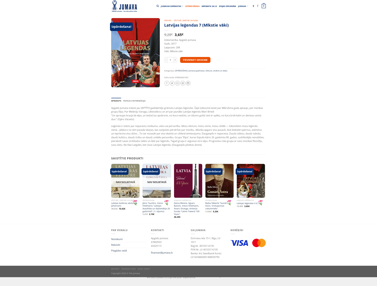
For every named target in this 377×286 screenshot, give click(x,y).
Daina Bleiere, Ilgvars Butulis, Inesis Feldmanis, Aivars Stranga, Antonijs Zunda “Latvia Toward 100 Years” (186, 208)
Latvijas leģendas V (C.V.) (249, 203)
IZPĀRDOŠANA (192, 6)
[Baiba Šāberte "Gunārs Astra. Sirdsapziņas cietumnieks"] (219, 181)
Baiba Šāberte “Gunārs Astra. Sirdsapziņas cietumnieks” (216, 206)
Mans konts (144, 269)
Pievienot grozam (195, 60)
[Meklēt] (158, 6)
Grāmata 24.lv (209, 6)
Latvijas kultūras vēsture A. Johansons (124, 204)
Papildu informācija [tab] (134, 100)
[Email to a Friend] (177, 83)
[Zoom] (115, 84)
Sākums (167, 20)
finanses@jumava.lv (162, 252)
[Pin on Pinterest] (182, 83)
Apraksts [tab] (116, 100)
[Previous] (111, 193)
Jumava (242, 6)
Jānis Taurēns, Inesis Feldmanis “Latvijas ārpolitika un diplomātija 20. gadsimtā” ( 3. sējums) (156, 207)
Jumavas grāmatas (171, 6)
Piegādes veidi (119, 250)
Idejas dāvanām (227, 6)
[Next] (265, 193)
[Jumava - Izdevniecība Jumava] (124, 6)
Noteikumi (117, 239)
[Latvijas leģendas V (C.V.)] (251, 181)
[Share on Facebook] (166, 83)
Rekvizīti (115, 244)
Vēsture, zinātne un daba (186, 20)
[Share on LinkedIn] (188, 83)
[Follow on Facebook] (258, 6)
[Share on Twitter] (172, 83)
